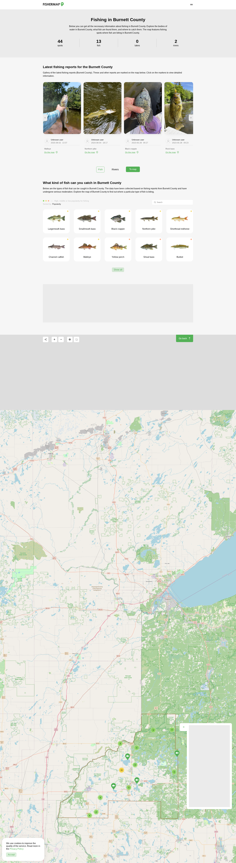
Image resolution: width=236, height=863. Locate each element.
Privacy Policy (16, 849)
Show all (118, 270)
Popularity (56, 204)
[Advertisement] (118, 303)
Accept (11, 854)
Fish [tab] (100, 169)
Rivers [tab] (115, 169)
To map (132, 169)
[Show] (177, 753)
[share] (46, 339)
